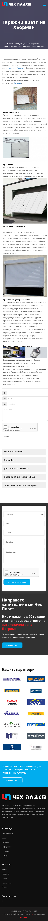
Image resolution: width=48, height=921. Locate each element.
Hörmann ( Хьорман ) (16, 68)
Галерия (5, 887)
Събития (5, 842)
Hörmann (17, 83)
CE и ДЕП (5, 855)
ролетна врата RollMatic (16, 468)
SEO (32, 914)
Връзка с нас (12, 645)
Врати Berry (10, 460)
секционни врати (13, 451)
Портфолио (7, 883)
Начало (10, 43)
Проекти (5, 851)
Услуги (4, 878)
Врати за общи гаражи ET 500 (19, 476)
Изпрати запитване (17, 582)
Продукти (6, 874)
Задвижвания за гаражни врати (20, 485)
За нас (4, 869)
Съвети (5, 838)
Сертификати (7, 833)
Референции (7, 847)
